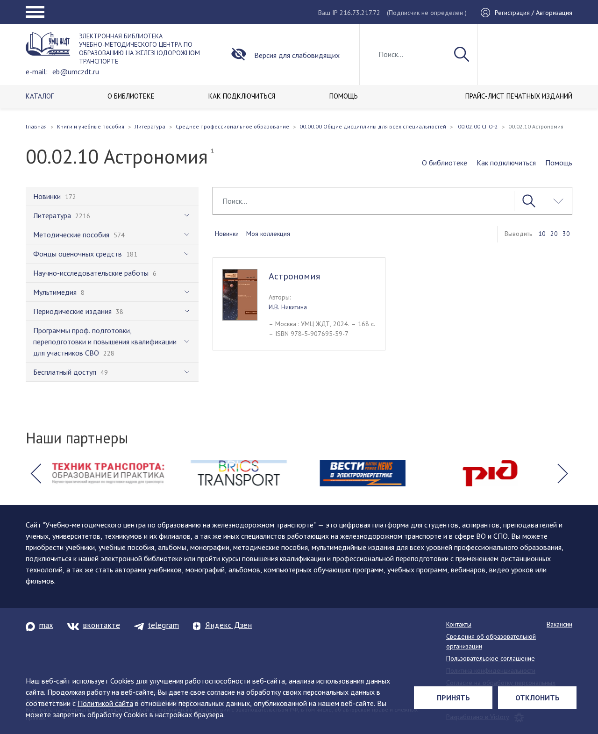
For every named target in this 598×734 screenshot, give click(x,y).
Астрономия (294, 276)
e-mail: (37, 71)
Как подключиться (506, 162)
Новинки (227, 233)
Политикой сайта (105, 703)
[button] (35, 473)
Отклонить (537, 697)
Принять (453, 697)
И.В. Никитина (288, 307)
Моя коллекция (268, 233)
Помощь (558, 162)
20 (554, 233)
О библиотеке (444, 162)
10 (542, 233)
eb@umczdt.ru (75, 71)
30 (566, 233)
